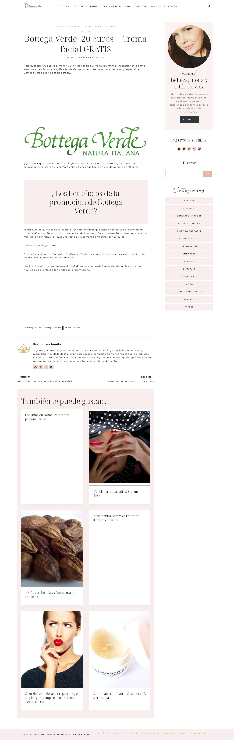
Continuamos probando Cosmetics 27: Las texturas (119, 695)
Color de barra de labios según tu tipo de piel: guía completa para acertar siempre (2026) (51, 697)
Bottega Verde (33, 328)
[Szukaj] (207, 174)
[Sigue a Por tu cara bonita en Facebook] (35, 367)
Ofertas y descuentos (116, 6)
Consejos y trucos (148, 6)
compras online (52, 328)
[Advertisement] (86, 102)
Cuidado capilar (189, 223)
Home (58, 26)
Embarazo (189, 254)
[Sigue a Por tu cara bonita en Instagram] (46, 367)
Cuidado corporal (189, 231)
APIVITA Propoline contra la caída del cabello (45, 379)
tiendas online (73, 328)
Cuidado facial (189, 238)
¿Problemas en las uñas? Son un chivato (115, 493)
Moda (94, 6)
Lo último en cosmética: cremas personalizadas (47, 417)
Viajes (189, 307)
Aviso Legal (170, 733)
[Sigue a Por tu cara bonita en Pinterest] (51, 367)
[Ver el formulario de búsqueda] (209, 6)
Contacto (170, 6)
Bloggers (189, 208)
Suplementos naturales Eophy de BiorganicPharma (116, 518)
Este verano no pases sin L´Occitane (131, 379)
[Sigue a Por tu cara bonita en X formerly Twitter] (41, 367)
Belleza (86, 31)
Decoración (189, 246)
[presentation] (119, 447)
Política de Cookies (145, 733)
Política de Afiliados (113, 733)
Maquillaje (189, 276)
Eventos (189, 261)
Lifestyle (189, 269)
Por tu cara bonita (80, 57)
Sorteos (189, 299)
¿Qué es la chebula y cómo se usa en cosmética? (50, 594)
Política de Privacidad (196, 733)
